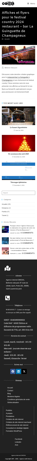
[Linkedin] (18, 371)
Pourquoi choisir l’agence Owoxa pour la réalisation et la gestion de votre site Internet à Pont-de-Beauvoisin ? (22, 228)
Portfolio (4, 211)
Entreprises (5, 208)
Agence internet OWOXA (18, 455)
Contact (10, 390)
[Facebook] (12, 371)
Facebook (18, 439)
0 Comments (27, 233)
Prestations (10, 416)
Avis (16, 445)
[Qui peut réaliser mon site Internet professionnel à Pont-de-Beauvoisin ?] (5, 240)
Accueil (10, 388)
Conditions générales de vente (18, 399)
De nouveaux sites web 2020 (18, 154)
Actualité (7, 39)
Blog (9, 393)
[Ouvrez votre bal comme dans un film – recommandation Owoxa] (5, 250)
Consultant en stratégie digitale (17, 428)
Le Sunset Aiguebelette (18, 127)
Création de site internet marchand (18, 422)
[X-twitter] (24, 371)
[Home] (2, 39)
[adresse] (7, 268)
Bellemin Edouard (11, 68)
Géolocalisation (13, 402)
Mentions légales (13, 396)
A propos (9, 413)
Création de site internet (14, 419)
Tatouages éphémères (18, 182)
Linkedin (18, 442)
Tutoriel (4, 215)
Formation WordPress (14, 431)
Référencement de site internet (17, 425)
